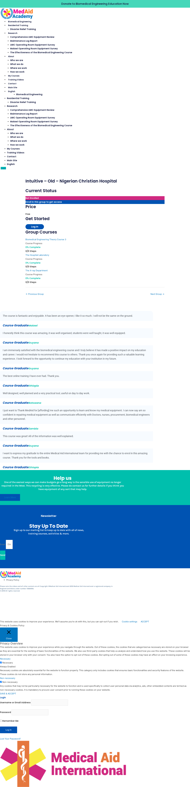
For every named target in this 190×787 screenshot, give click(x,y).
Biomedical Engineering (19, 21)
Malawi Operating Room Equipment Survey (34, 48)
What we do (16, 64)
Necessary (7, 662)
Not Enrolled (32, 198)
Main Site (12, 87)
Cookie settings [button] (129, 621)
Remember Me (10, 720)
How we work (17, 71)
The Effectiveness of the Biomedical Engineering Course (41, 52)
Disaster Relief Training (23, 29)
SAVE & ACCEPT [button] (8, 693)
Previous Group (35, 294)
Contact (12, 83)
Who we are (16, 60)
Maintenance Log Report (23, 40)
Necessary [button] (5, 658)
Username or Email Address (15, 702)
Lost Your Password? (10, 738)
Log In (34, 226)
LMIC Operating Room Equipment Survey (32, 44)
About (11, 56)
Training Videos (16, 79)
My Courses (13, 76)
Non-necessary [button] (7, 678)
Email (3, 544)
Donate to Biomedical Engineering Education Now (95, 4)
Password (5, 712)
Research (12, 33)
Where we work (18, 68)
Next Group (157, 294)
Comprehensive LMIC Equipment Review (32, 37)
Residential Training (18, 25)
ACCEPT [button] (145, 621)
